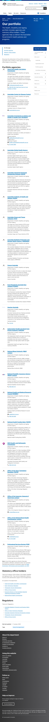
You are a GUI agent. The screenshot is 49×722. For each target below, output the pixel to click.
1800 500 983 (12, 416)
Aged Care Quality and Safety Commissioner (15, 583)
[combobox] (35, 8)
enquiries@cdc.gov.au (14, 110)
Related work (37, 90)
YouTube (4, 688)
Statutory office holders (10, 52)
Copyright (4, 659)
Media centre (5, 677)
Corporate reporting (38, 77)
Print (42, 18)
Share (36, 20)
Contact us (43, 5)
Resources (23, 13)
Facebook (4, 683)
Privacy (4, 662)
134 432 (11, 323)
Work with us (37, 73)
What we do (36, 83)
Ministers (41, 3)
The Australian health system (38, 53)
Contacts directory (6, 648)
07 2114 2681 (12, 538)
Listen (36, 18)
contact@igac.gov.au (14, 512)
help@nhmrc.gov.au (14, 414)
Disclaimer (4, 661)
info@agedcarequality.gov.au (16, 85)
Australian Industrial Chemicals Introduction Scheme (17, 612)
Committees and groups (40, 70)
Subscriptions (5, 668)
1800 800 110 (12, 386)
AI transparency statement (8, 642)
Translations (42, 13)
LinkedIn (4, 684)
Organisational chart (39, 63)
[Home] (12, 4)
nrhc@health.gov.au (14, 536)
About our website (6, 655)
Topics (10, 13)
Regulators (6, 54)
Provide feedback (8, 704)
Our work (16, 13)
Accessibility (5, 657)
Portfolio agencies (8, 50)
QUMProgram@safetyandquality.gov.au (18, 142)
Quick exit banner (6, 664)
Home (4, 13)
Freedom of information (8, 644)
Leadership (37, 60)
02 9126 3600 (12, 144)
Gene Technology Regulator (11, 585)
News (45, 3)
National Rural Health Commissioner (13, 595)
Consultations (5, 681)
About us (31, 3)
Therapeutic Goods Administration (13, 587)
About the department (18, 18)
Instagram (4, 690)
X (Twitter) (4, 686)
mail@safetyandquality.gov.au (16, 137)
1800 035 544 (12, 465)
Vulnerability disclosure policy (9, 670)
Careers (36, 3)
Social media (5, 666)
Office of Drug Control (10, 589)
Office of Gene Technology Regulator (14, 610)
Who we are (5, 20)
